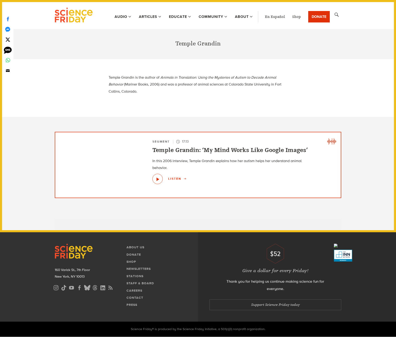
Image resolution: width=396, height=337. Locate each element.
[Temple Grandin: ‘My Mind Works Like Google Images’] (157, 179)
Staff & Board (140, 283)
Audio (121, 16)
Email (8, 70)
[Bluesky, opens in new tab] (87, 287)
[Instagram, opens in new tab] (55, 287)
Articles (148, 16)
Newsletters (138, 269)
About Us (135, 247)
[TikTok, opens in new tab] (63, 287)
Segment (161, 141)
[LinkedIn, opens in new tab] (102, 287)
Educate (178, 16)
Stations (134, 276)
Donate (319, 16)
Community (211, 16)
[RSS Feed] (110, 287)
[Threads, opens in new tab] (94, 287)
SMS (8, 50)
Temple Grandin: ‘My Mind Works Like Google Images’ (230, 150)
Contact (134, 298)
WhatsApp (8, 60)
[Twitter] (8, 39)
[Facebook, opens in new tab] (79, 287)
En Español (275, 17)
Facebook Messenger (8, 29)
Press (131, 305)
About (242, 16)
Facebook (8, 19)
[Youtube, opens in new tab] (71, 287)
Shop (296, 17)
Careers (134, 291)
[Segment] (331, 141)
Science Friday (74, 16)
